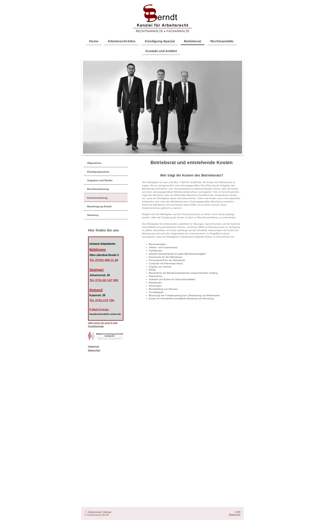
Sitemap (107, 512)
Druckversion (95, 512)
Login (237, 511)
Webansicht (234, 514)
